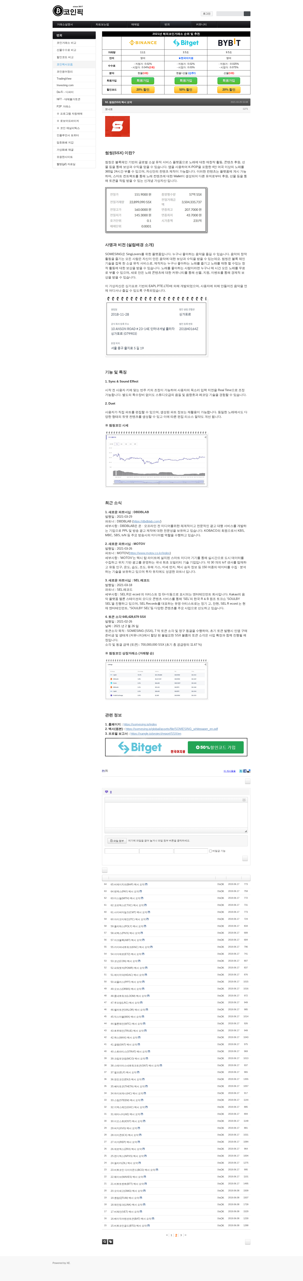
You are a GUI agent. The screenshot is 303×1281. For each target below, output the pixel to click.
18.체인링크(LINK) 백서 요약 (126, 1204)
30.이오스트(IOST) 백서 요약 (126, 1121)
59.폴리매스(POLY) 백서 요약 (127, 926)
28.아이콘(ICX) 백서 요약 (125, 1135)
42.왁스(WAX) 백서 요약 (124, 1037)
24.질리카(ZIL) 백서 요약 (124, 1163)
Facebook (245, 771)
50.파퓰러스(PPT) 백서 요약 (126, 982)
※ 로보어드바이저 (68, 120)
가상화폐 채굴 (65, 149)
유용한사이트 (65, 156)
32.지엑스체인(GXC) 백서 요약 (128, 1107)
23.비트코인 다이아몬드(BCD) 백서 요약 (133, 1169)
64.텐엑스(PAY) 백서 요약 (125, 891)
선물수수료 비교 (66, 50)
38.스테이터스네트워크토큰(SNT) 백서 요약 (135, 1065)
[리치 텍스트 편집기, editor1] (176, 815)
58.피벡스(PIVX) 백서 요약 (125, 933)
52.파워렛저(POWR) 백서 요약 (127, 968)
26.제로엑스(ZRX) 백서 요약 (126, 1149)
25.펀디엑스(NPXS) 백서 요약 (127, 1156)
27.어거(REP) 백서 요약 (124, 1142)
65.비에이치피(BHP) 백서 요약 (127, 884)
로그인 (206, 13)
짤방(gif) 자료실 (66, 164)
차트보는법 (102, 24)
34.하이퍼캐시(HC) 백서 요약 (127, 1093)
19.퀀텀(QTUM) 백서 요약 (125, 1198)
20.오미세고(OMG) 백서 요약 (127, 1191)
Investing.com (65, 85)
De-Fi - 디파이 (65, 92)
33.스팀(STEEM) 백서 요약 (125, 1100)
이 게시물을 (230, 771)
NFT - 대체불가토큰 (68, 99)
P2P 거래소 (64, 106)
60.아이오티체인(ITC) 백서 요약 (128, 919)
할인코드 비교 (65, 57)
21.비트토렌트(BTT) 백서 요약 (127, 1183)
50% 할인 (185, 89)
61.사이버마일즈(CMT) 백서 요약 (129, 912)
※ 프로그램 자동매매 (69, 113)
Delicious (248, 771)
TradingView (64, 78)
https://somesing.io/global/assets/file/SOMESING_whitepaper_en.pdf (172, 729)
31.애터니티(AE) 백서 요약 (125, 1114)
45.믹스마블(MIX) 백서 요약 (126, 1016)
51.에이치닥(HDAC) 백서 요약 (127, 975)
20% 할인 (142, 89)
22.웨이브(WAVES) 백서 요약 (127, 1176)
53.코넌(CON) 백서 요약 (124, 961)
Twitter (241, 771)
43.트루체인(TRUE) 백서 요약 (127, 1030)
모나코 (109, 109)
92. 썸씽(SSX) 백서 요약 (118, 102)
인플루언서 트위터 (68, 135)
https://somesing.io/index (140, 724)
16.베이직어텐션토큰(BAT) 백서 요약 (131, 1218)
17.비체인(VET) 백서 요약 (125, 1211)
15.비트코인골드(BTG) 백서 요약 (129, 1225)
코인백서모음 (65, 64)
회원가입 (143, 80)
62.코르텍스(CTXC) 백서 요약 (127, 905)
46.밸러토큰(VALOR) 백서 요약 (128, 1009)
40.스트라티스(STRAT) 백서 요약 (129, 1051)
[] (106, 770)
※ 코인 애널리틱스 (68, 128)
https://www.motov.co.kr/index (149, 553)
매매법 (135, 24)
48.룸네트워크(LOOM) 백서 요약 (129, 996)
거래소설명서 (65, 24)
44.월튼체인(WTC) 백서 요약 (126, 1023)
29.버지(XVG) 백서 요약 (124, 1128)
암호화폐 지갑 (65, 142)
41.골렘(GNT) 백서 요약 (124, 1044)
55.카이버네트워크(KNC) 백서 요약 (130, 947)
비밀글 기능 (219, 850)
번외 (167, 24)
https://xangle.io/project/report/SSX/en (155, 733)
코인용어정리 (65, 71)
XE (68, 1263)
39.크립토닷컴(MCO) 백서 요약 (128, 1058)
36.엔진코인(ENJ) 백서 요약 (126, 1079)
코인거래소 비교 (66, 42)
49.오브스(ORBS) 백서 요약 (126, 989)
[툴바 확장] (244, 800)
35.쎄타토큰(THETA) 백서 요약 (128, 1086)
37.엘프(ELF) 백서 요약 (123, 1072)
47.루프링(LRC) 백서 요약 (125, 1002)
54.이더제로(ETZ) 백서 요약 (126, 954)
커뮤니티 (201, 24)
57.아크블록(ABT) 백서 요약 (126, 940)
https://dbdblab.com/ (146, 521)
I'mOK (220, 884)
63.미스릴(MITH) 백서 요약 (125, 898)
